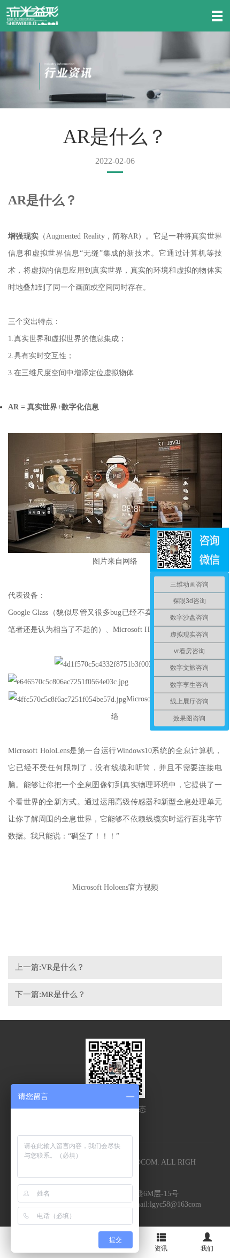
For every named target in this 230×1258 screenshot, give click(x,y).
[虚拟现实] (32, 15)
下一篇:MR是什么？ (50, 994)
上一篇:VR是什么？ (50, 967)
